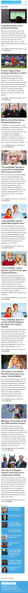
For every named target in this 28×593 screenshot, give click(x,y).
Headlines (7, 50)
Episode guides (9, 248)
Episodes (7, 200)
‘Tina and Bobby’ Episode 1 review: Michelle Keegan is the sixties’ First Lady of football (12, 323)
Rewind (10, 501)
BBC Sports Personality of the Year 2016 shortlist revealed (13, 422)
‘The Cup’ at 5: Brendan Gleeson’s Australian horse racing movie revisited (12, 472)
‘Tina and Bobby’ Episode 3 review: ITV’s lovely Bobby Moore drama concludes (12, 169)
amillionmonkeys (22, 591)
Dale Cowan (19, 199)
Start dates (8, 401)
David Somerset (19, 48)
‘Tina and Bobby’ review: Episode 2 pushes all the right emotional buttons (13, 270)
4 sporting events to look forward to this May (11, 27)
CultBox (18, 246)
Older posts (4, 506)
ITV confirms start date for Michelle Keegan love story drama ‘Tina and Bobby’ (12, 373)
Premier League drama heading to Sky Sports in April (13, 72)
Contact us (15, 586)
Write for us (17, 589)
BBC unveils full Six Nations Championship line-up (13, 121)
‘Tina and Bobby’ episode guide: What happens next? (12, 222)
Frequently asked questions (9, 587)
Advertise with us (6, 586)
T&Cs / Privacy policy (7, 589)
